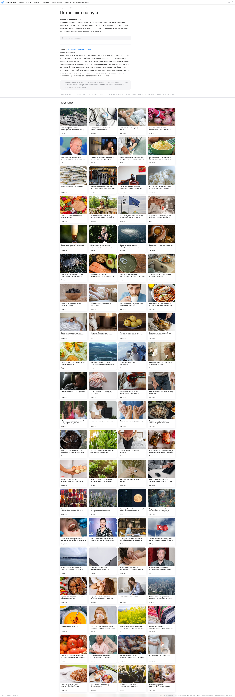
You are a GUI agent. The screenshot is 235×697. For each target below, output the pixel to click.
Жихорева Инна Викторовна (79, 49)
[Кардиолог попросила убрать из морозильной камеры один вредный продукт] (103, 151)
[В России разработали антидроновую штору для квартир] (103, 561)
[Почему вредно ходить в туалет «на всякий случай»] (161, 356)
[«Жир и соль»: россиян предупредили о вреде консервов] (132, 268)
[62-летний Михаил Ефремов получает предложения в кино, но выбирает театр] (161, 561)
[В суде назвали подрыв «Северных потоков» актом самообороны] (132, 239)
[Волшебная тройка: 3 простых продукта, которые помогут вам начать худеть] (161, 297)
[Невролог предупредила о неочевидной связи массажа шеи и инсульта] (132, 561)
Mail (3, 695)
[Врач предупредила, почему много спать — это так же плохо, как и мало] (73, 326)
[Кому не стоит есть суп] (73, 620)
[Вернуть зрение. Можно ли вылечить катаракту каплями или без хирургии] (103, 590)
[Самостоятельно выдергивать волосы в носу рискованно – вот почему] (103, 620)
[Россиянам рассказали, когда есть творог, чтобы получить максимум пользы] (161, 180)
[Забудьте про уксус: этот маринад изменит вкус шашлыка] (132, 649)
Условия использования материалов (176, 695)
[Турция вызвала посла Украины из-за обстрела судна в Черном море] (161, 532)
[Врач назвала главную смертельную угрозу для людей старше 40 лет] (103, 268)
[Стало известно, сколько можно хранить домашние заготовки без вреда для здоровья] (161, 444)
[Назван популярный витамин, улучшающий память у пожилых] (103, 209)
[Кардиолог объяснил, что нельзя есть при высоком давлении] (161, 239)
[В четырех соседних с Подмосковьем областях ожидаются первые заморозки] (132, 678)
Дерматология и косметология (79, 8)
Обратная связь (191, 695)
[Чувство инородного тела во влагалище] (103, 297)
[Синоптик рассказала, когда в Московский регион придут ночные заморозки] (73, 268)
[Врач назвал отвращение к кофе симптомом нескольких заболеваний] (132, 297)
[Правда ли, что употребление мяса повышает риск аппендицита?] (73, 590)
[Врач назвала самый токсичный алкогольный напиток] (73, 239)
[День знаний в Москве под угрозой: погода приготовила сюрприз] (103, 239)
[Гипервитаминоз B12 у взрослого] (73, 385)
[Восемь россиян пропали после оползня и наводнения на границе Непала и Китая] (161, 590)
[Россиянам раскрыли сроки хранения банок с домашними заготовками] (73, 502)
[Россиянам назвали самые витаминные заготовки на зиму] (132, 326)
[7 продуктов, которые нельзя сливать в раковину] (161, 268)
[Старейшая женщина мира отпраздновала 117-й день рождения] (103, 649)
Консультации (64, 8)
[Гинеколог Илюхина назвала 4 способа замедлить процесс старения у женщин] (132, 532)
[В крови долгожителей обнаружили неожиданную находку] (161, 502)
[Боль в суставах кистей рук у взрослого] (103, 385)
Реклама (15, 695)
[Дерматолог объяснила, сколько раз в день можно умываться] (161, 209)
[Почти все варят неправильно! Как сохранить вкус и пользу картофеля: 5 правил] (161, 151)
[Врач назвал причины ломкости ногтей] (132, 473)
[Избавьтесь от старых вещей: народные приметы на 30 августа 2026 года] (103, 180)
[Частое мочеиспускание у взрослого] (132, 444)
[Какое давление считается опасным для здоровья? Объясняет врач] (103, 121)
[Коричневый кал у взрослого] (161, 649)
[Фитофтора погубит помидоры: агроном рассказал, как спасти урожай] (73, 649)
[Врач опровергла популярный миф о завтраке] (103, 678)
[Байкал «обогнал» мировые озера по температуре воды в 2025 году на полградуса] (73, 561)
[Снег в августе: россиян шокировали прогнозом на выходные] (103, 502)
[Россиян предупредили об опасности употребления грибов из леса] (161, 414)
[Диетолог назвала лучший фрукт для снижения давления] (103, 444)
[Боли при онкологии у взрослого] (103, 414)
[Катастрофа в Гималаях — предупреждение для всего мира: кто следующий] (73, 121)
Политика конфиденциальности (223, 695)
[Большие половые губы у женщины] (132, 121)
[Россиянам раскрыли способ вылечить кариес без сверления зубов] (73, 532)
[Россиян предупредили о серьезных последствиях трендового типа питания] (73, 678)
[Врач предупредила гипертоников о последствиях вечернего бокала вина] (161, 678)
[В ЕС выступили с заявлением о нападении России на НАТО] (132, 209)
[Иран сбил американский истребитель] (132, 356)
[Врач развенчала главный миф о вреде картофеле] (161, 326)
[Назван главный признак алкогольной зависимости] (132, 385)
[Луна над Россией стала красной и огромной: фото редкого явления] (132, 502)
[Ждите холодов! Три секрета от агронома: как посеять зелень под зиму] (103, 473)
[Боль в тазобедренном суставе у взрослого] (161, 385)
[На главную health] (10, 2)
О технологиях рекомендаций (205, 695)
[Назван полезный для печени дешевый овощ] (73, 209)
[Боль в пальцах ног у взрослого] (132, 414)
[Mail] (2, 2)
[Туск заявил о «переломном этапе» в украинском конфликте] (73, 151)
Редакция (162, 695)
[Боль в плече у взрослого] (132, 590)
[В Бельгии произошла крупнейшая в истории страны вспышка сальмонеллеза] (73, 473)
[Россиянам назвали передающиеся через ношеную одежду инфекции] (161, 620)
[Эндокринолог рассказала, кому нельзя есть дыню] (73, 356)
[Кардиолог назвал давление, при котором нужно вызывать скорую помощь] (132, 151)
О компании (9, 695)
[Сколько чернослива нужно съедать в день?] (73, 297)
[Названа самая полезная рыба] (73, 180)
